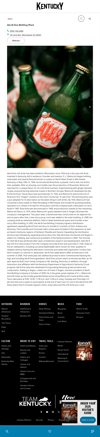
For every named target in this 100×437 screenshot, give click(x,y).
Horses (43, 304)
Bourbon (25, 304)
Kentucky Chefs (83, 313)
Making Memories (46, 361)
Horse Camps (44, 324)
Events (42, 353)
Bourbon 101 (25, 315)
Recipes (80, 317)
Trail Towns (6, 323)
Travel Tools (46, 341)
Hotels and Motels (28, 345)
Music (61, 304)
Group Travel (63, 349)
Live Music (62, 321)
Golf (3, 331)
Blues (60, 313)
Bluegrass (62, 308)
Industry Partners (65, 341)
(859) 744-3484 (16, 31)
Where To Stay (28, 341)
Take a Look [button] (88, 420)
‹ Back (10, 18)
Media (60, 345)
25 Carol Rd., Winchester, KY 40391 (25, 35)
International (63, 354)
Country (61, 317)
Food (79, 304)
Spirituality (6, 357)
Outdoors (6, 304)
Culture (5, 341)
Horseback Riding (46, 313)
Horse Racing (44, 308)
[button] (7, 431)
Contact (42, 357)
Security (39, 420)
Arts (3, 353)
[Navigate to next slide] (90, 107)
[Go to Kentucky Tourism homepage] (50, 6)
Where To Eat (82, 308)
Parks (3, 327)
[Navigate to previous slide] (10, 107)
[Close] (95, 403)
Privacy (51, 420)
